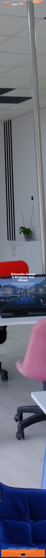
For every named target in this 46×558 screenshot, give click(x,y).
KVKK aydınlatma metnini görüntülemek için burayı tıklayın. (23, 552)
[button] (41, 2)
